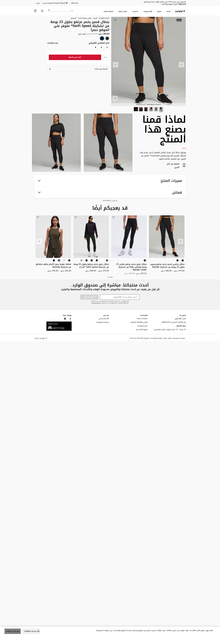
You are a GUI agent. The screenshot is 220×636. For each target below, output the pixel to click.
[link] (59, 326)
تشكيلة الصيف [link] (108, 11)
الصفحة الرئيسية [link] (104, 18)
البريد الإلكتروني (180, 319)
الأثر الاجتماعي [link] (104, 319)
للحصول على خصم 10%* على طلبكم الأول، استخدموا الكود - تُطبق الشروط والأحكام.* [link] (164, 3)
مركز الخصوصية (96, 303)
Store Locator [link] (142, 319)
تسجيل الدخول (89, 297)
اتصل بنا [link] (183, 315)
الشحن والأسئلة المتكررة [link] (139, 322)
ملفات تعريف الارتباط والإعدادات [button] (161, 338)
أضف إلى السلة (75, 57)
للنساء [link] (168, 11)
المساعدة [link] (143, 315)
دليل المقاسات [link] (52, 43)
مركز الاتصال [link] (181, 326)
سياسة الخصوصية (102, 322)
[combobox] (61, 10)
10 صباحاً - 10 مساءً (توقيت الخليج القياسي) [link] (170, 330)
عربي (38, 3)
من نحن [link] (106, 315)
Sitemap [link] (132, 338)
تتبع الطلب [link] (74, 3)
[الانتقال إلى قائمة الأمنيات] (115, 20)
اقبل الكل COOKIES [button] (12, 631)
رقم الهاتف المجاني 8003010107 (174, 322)
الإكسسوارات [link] (147, 11)
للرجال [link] (159, 11)
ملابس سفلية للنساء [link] (85, 18)
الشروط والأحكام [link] (143, 338)
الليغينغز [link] (73, 18)
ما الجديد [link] (135, 11)
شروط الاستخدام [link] (141, 330)
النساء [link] (95, 18)
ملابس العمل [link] (122, 11)
